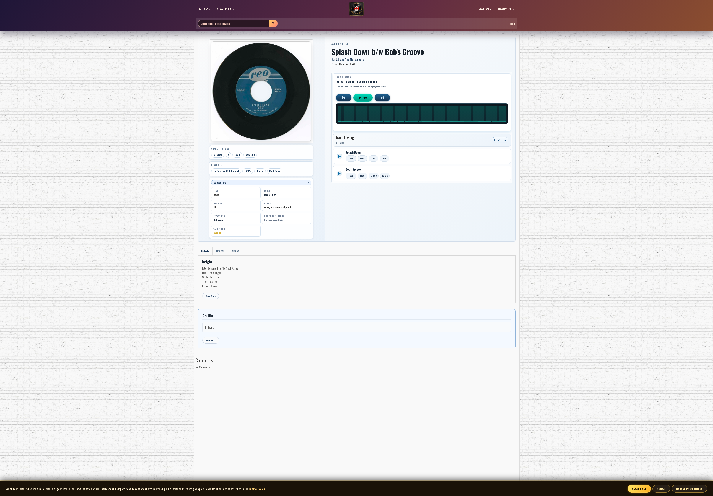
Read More (210, 296)
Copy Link (250, 154)
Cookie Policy (256, 489)
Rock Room (274, 171)
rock (266, 207)
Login (512, 23)
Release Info (261, 182)
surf (288, 207)
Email (237, 154)
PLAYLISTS (224, 9)
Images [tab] (220, 251)
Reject (661, 488)
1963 (216, 195)
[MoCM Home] (356, 9)
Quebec (260, 171)
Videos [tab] (235, 251)
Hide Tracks (500, 140)
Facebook (217, 154)
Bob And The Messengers (349, 59)
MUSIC (204, 9)
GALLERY (485, 9)
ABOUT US (504, 9)
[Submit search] (273, 23)
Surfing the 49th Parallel (226, 171)
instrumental (277, 207)
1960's (248, 171)
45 (214, 207)
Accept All (639, 488)
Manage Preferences (689, 488)
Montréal (344, 64)
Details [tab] (205, 251)
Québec (354, 64)
